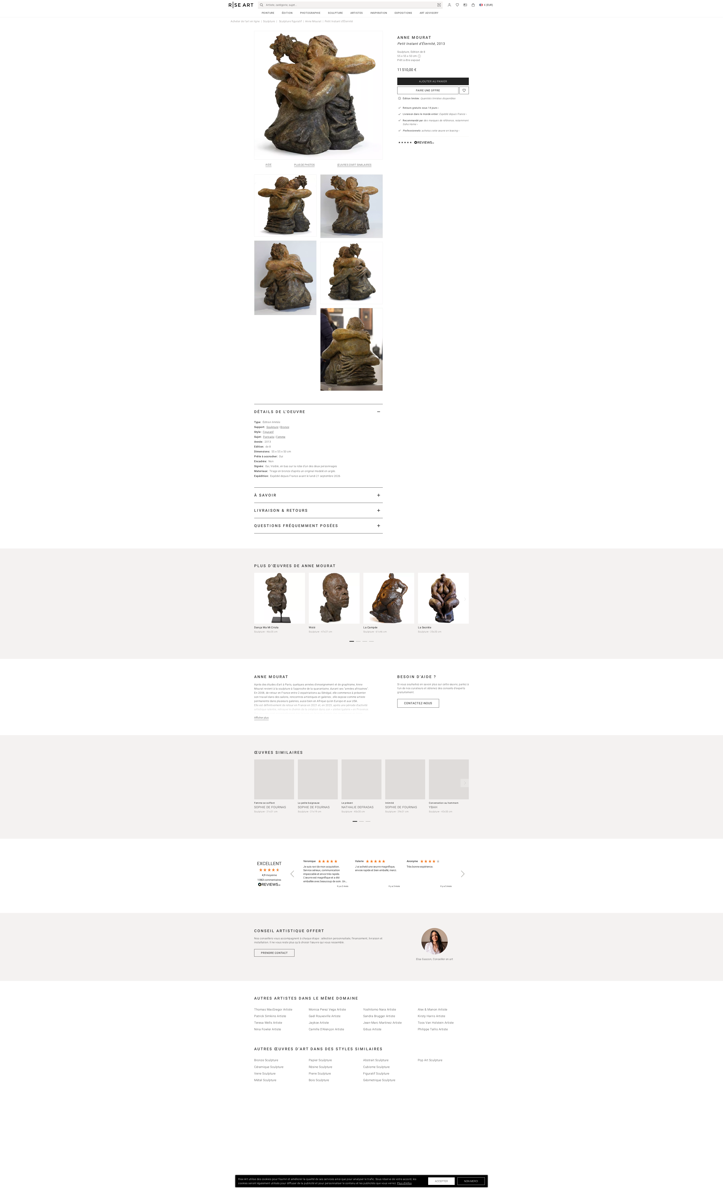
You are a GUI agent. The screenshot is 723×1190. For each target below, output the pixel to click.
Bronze (284, 426)
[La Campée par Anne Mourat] (388, 598)
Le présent (347, 803)
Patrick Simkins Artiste (270, 1016)
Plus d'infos (404, 1183)
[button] (292, 874)
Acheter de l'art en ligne (245, 21)
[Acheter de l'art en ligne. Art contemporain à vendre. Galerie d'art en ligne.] (241, 5)
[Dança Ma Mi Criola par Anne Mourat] (279, 598)
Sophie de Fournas (270, 807)
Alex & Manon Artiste (432, 1009)
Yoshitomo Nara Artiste (379, 1009)
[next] (465, 599)
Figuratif (268, 431)
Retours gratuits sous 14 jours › (421, 107)
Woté (312, 627)
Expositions (403, 12)
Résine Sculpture (320, 1067)
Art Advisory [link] (429, 12)
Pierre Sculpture (320, 1073)
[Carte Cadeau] (465, 5)
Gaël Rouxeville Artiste (325, 1016)
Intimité (389, 803)
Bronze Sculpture (266, 1060)
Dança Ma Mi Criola (266, 627)
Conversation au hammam (443, 803)
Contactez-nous (418, 703)
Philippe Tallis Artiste (433, 1029)
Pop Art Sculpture (430, 1060)
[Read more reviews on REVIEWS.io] (269, 885)
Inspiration (378, 12)
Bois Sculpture (319, 1080)
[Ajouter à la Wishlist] (464, 90)
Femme (280, 436)
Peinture (268, 12)
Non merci (471, 1181)
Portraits (268, 436)
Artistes (356, 12)
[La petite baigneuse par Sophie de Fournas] (318, 779)
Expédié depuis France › (453, 114)
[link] (439, 5)
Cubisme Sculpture (376, 1067)
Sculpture (335, 12)
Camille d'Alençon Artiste (326, 1029)
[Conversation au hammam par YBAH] (449, 779)
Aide (268, 164)
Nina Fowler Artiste (267, 1029)
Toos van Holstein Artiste (436, 1022)
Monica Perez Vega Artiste (327, 1009)
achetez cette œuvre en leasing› (431, 130)
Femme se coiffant (264, 803)
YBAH (433, 807)
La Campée (370, 627)
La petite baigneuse (309, 803)
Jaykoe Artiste (319, 1022)
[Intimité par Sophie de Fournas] (405, 779)
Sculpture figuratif (290, 21)
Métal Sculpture (265, 1080)
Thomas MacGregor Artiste (273, 1009)
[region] (377, 874)
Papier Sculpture (320, 1060)
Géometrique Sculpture (379, 1080)
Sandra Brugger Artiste (379, 1016)
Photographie (310, 12)
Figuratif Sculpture (376, 1073)
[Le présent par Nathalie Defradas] (361, 779)
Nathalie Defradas (358, 807)
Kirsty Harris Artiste (431, 1016)
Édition (287, 12)
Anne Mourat (313, 21)
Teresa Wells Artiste (268, 1022)
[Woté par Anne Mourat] (334, 598)
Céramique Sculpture (269, 1067)
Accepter (441, 1181)
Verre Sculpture (265, 1073)
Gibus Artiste (372, 1029)
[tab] (318, 411)
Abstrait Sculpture (375, 1060)
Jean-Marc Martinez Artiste (382, 1022)
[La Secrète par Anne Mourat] (443, 598)
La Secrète (424, 627)
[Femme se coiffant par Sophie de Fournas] (274, 779)
